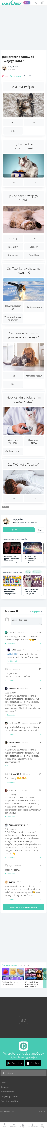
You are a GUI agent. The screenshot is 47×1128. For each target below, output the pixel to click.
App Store (35, 1063)
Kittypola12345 (15, 774)
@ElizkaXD (12, 654)
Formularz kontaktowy (10, 1101)
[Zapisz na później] (30, 76)
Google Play (17, 1063)
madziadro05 (14, 723)
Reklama (9, 1073)
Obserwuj (17, 76)
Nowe (4, 1126)
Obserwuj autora (20, 530)
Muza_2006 (16, 650)
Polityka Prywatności (9, 1096)
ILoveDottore (14, 688)
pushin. (12, 882)
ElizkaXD (12, 632)
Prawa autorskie (7, 1091)
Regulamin (5, 1087)
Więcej (42, 1126)
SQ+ (26, 3)
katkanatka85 (14, 742)
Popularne (13, 1126)
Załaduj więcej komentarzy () (23, 907)
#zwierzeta (36, 572)
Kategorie (23, 1126)
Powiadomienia (32, 1126)
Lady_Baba (13, 66)
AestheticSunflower (17, 825)
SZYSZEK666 (14, 790)
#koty (28, 572)
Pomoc (3, 1082)
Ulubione (25, 76)
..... (10, 669)
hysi (10, 865)
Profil (40, 530)
